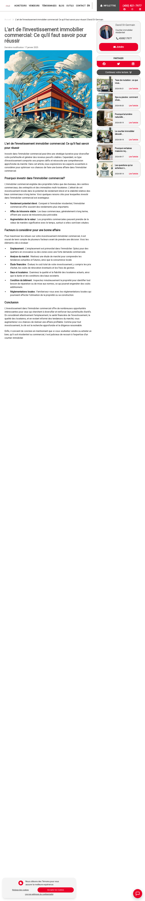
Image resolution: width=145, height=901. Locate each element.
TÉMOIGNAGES (49, 6)
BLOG (61, 6)
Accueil (8, 19)
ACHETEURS (20, 6)
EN (88, 5)
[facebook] (124, 9)
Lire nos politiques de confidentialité (39, 894)
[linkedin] (140, 9)
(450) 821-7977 (132, 5)
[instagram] (132, 9)
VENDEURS (34, 6)
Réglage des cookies (20, 890)
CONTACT (81, 6)
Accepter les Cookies (55, 890)
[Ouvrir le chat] (137, 893)
